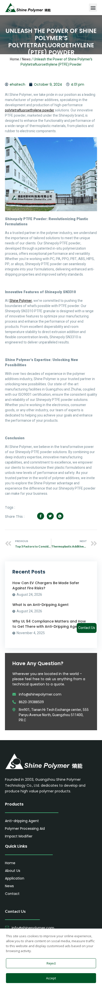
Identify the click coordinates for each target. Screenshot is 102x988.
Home (14, 59)
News (26, 59)
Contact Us (86, 627)
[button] (93, 7)
